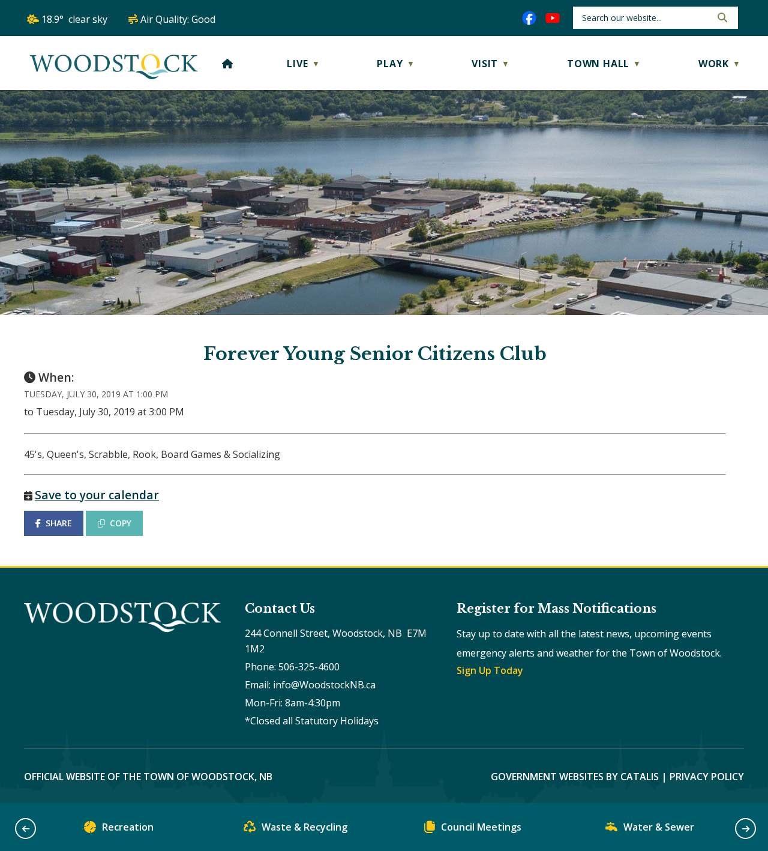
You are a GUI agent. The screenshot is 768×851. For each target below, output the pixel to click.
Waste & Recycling (304, 827)
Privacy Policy (707, 776)
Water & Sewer (658, 827)
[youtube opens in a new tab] (552, 18)
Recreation (128, 827)
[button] (721, 17)
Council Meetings (481, 827)
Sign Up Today (490, 670)
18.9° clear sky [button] (74, 19)
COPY (120, 523)
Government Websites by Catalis (575, 776)
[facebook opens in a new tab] (529, 18)
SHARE (59, 523)
